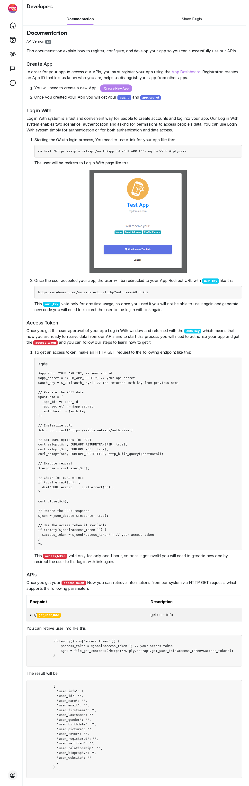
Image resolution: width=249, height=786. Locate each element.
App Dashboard (185, 71)
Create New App (116, 88)
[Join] (12, 775)
